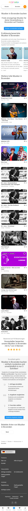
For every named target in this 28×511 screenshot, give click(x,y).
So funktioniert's (18, 472)
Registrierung (5, 485)
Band (7, 432)
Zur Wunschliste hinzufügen (20, 49)
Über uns (3, 461)
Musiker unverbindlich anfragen (14, 28)
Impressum (7, 496)
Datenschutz (15, 496)
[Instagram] (15, 502)
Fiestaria (3, 441)
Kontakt (3, 463)
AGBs (21, 496)
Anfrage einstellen (6, 472)
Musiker (10, 441)
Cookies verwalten (14, 498)
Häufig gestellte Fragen (5, 475)
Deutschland (9, 452)
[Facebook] (12, 502)
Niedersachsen (18, 441)
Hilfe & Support (18, 461)
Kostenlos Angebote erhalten (14, 417)
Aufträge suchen (5, 490)
